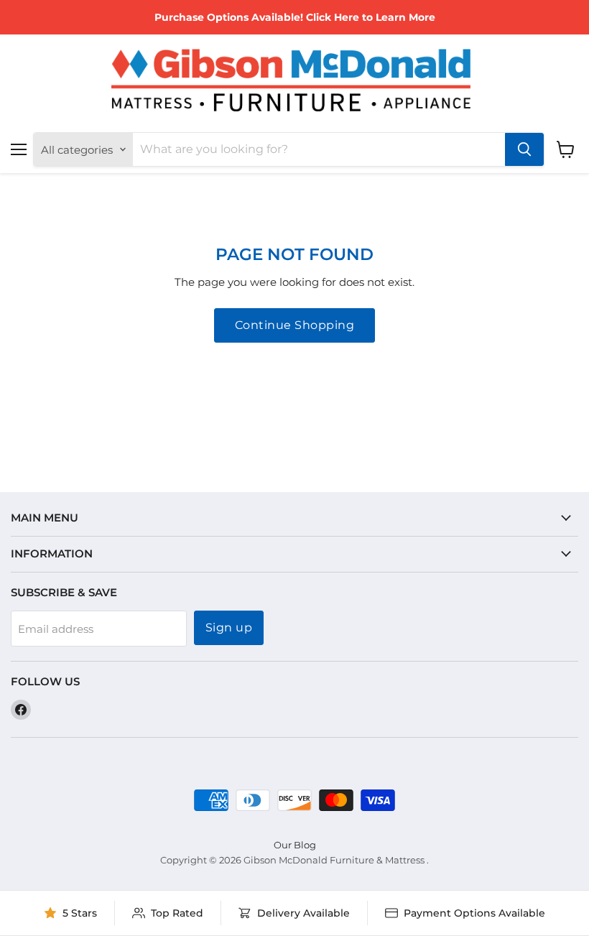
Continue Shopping (294, 325)
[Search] (524, 149)
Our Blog (295, 845)
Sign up (228, 627)
